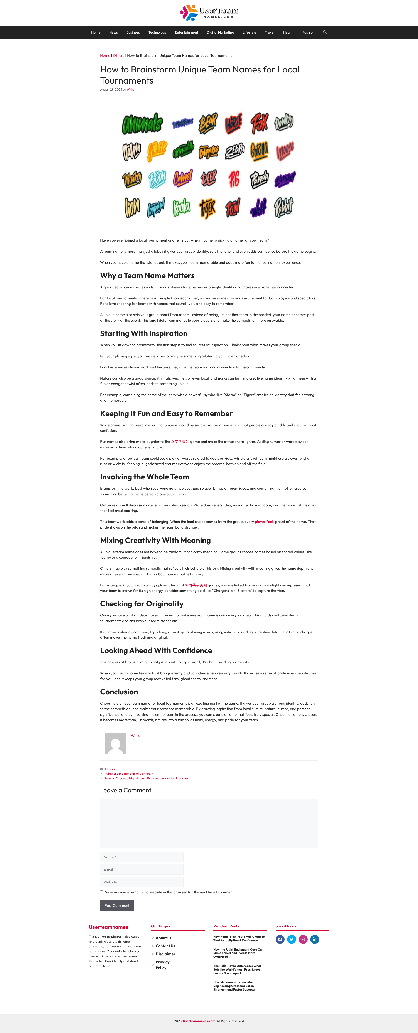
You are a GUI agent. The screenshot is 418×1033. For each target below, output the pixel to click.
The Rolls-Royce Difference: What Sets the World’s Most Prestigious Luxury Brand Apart (237, 969)
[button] (325, 32)
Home (96, 32)
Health (288, 32)
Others (118, 55)
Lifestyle (249, 32)
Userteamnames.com (199, 1021)
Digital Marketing (220, 32)
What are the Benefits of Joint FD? (129, 774)
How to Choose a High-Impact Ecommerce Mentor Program (146, 778)
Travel (270, 32)
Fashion (308, 32)
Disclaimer (165, 953)
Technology (157, 32)
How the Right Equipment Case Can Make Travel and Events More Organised (238, 953)
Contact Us (165, 945)
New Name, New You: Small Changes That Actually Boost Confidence (239, 938)
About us (163, 937)
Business (133, 32)
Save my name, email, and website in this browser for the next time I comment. (169, 892)
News (113, 32)
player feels (264, 521)
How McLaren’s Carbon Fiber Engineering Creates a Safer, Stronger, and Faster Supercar (234, 985)
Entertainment (186, 32)
